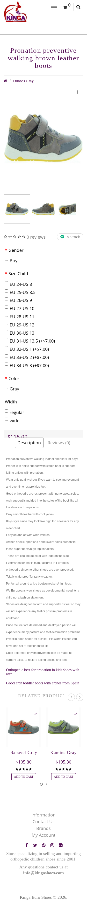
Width (11, 402)
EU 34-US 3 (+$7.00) (29, 365)
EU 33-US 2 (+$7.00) (29, 357)
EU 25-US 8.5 (23, 292)
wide (14, 420)
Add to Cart (23, 776)
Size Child (18, 273)
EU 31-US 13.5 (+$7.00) (32, 341)
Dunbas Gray (23, 81)
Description (29, 443)
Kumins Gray (63, 752)
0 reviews (36, 237)
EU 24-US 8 (21, 284)
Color (13, 378)
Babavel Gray (23, 752)
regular (17, 412)
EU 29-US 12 (22, 325)
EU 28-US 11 (22, 316)
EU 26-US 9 (21, 300)
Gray (14, 389)
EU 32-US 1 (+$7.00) (29, 349)
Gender (15, 250)
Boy (13, 260)
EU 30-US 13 (22, 333)
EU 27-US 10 (22, 308)
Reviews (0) (59, 443)
